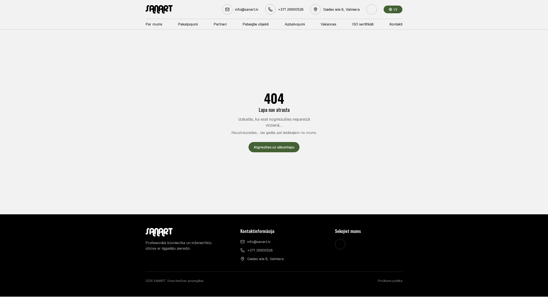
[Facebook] (371, 9)
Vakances (328, 24)
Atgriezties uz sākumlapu (274, 147)
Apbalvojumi (295, 24)
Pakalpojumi (188, 24)
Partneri (220, 24)
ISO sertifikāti (363, 24)
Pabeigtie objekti (256, 24)
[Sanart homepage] (159, 9)
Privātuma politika (390, 281)
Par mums (154, 24)
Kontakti (395, 24)
